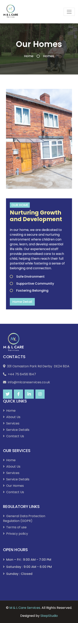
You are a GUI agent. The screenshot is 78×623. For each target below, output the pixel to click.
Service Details (17, 429)
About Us (13, 417)
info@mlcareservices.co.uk (29, 382)
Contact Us (15, 436)
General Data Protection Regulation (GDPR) (24, 518)
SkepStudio (49, 615)
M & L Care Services (24, 607)
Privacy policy (17, 533)
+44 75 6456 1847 (22, 374)
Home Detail (22, 301)
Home (28, 56)
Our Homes (15, 485)
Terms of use (16, 527)
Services (12, 423)
